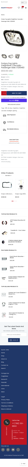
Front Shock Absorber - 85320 (17, 257)
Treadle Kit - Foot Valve (17, 230)
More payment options (14, 104)
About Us (4, 359)
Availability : (4, 74)
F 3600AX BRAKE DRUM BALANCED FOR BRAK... (15, 241)
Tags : (3, 108)
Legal (3, 397)
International (5, 385)
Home (2, 15)
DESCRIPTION (14, 140)
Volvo (3, 389)
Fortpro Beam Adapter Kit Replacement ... (16, 277)
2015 (6, 108)
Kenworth (4, 379)
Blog (2, 362)
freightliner (16, 108)
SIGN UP (15, 340)
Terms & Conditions (7, 403)
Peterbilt (4, 382)
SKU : (2, 79)
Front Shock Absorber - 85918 (17, 267)
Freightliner (4, 376)
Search (3, 368)
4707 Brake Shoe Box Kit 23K (17, 220)
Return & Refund (6, 409)
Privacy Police (5, 400)
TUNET (22, 455)
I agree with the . (14, 97)
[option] (14, 38)
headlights (9, 110)
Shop (2, 356)
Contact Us (4, 365)
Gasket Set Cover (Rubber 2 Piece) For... (17, 293)
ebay (10, 108)
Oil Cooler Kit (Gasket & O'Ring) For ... (16, 313)
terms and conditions (18, 97)
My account (4, 2)
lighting (15, 110)
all (8, 108)
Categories (5, 373)
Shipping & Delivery (7, 406)
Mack (3, 392)
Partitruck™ (10, 455)
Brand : (3, 77)
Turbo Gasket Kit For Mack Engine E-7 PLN (16, 303)
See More (7, 175)
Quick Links (5, 350)
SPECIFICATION (14, 143)
